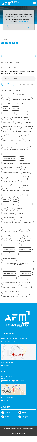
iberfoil (5, 240)
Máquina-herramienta (9, 282)
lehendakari (27, 126)
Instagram (25, 417)
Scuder (18, 167)
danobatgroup (28, 222)
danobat (17, 222)
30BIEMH (5, 99)
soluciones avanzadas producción (12, 226)
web (17, 245)
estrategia (19, 154)
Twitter (24, 413)
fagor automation (7, 95)
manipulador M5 (22, 113)
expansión (17, 126)
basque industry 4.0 (17, 149)
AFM (4, 135)
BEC (12, 131)
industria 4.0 (6, 104)
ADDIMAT (26, 186)
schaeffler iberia (7, 245)
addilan (20, 140)
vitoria (21, 204)
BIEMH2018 (20, 95)
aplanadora (26, 190)
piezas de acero (7, 167)
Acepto (19, 25)
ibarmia (21, 213)
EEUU (20, 217)
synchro (19, 208)
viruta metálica (16, 117)
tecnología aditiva (19, 104)
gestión (17, 186)
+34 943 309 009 (8, 362)
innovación (28, 240)
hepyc (4, 208)
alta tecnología (7, 222)
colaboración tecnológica (10, 181)
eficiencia (24, 181)
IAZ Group (28, 122)
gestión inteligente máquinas (11, 236)
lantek (4, 176)
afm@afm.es (6, 365)
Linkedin (7, 413)
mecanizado (26, 172)
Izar (4, 154)
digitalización (24, 231)
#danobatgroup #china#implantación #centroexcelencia (17, 263)
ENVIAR (8, 84)
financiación (13, 254)
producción (6, 199)
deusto (15, 199)
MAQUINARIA (26, 287)
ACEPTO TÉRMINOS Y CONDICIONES (25, 84)
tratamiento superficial (9, 163)
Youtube (7, 417)
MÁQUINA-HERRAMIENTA (10, 296)
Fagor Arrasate (14, 190)
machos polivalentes (8, 213)
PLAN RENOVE (23, 282)
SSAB (4, 190)
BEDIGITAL (24, 135)
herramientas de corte (9, 158)
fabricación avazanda (24, 145)
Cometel (5, 117)
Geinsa (22, 158)
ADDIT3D (5, 108)
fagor (24, 236)
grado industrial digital (9, 204)
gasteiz (29, 204)
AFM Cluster (13, 135)
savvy (28, 140)
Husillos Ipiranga (7, 122)
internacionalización (25, 273)
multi (12, 208)
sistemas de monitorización (10, 172)
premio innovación (8, 145)
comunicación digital (9, 249)
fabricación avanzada (25, 249)
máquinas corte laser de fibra (18, 176)
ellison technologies (8, 217)
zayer (4, 140)
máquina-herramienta (9, 278)
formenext (13, 269)
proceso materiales (8, 195)
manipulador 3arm (8, 113)
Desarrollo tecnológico (9, 273)
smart (4, 254)
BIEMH (5, 131)
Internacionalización (26, 269)
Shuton (18, 122)
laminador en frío (15, 240)
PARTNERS (25, 296)
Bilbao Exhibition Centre (25, 131)
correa (12, 140)
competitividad (22, 195)
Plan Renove (23, 278)
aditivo (4, 269)
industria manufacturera (9, 258)
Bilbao (29, 149)
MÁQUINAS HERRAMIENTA (11, 291)
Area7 (26, 167)
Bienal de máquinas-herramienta (21, 99)
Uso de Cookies (23, 21)
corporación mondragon (10, 231)
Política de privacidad (18, 433)
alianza (26, 117)
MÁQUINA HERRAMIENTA (10, 287)
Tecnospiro (15, 108)
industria (5, 149)
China (10, 154)
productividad (7, 186)
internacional (6, 126)
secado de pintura (25, 163)
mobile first (26, 245)
